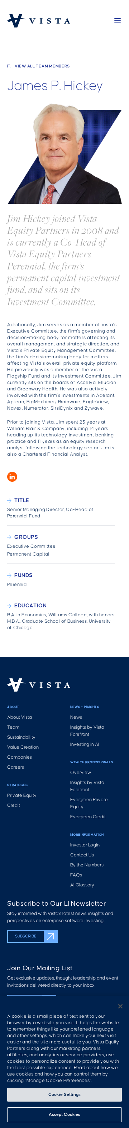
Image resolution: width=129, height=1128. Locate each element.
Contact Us (82, 855)
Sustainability (21, 737)
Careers (15, 767)
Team (13, 727)
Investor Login (85, 845)
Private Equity (22, 795)
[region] (64, 1062)
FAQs (76, 875)
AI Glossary (82, 885)
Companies (19, 757)
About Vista (19, 717)
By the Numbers (87, 865)
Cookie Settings (64, 1094)
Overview (80, 772)
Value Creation (23, 747)
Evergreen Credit (88, 817)
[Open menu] (117, 20)
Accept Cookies (65, 1114)
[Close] (120, 1006)
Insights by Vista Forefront (87, 731)
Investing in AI (84, 744)
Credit (13, 805)
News (76, 717)
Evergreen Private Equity (89, 803)
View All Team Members (42, 66)
